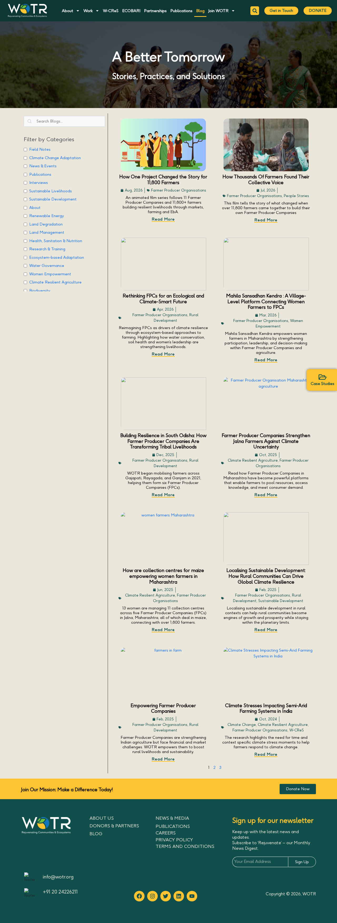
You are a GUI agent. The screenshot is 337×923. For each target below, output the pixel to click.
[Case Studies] (322, 377)
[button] (254, 10)
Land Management (46, 232)
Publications (181, 10)
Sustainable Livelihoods (50, 191)
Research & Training (47, 249)
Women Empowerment (50, 274)
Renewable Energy (46, 215)
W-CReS (110, 10)
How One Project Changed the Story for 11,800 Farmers (163, 179)
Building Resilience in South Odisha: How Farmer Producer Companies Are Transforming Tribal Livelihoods (163, 441)
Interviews (38, 182)
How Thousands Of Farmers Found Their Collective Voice (265, 179)
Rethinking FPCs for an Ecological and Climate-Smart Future (163, 299)
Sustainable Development (53, 199)
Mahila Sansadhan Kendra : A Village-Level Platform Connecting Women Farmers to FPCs (266, 301)
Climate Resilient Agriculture (55, 282)
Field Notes (40, 149)
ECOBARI (131, 10)
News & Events (43, 166)
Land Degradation (46, 224)
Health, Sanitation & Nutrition (55, 240)
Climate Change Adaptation (55, 157)
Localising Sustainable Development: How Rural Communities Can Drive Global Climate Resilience (266, 576)
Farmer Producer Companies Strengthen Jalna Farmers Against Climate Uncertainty (266, 441)
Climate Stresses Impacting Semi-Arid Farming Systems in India (266, 708)
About (67, 10)
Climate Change (241, 724)
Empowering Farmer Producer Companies (163, 708)
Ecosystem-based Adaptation (56, 257)
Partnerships (155, 10)
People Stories (296, 196)
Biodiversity (39, 290)
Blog (200, 10)
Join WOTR (218, 10)
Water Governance (46, 265)
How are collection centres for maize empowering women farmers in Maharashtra (163, 576)
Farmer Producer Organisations (178, 190)
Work (88, 10)
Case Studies (322, 383)
